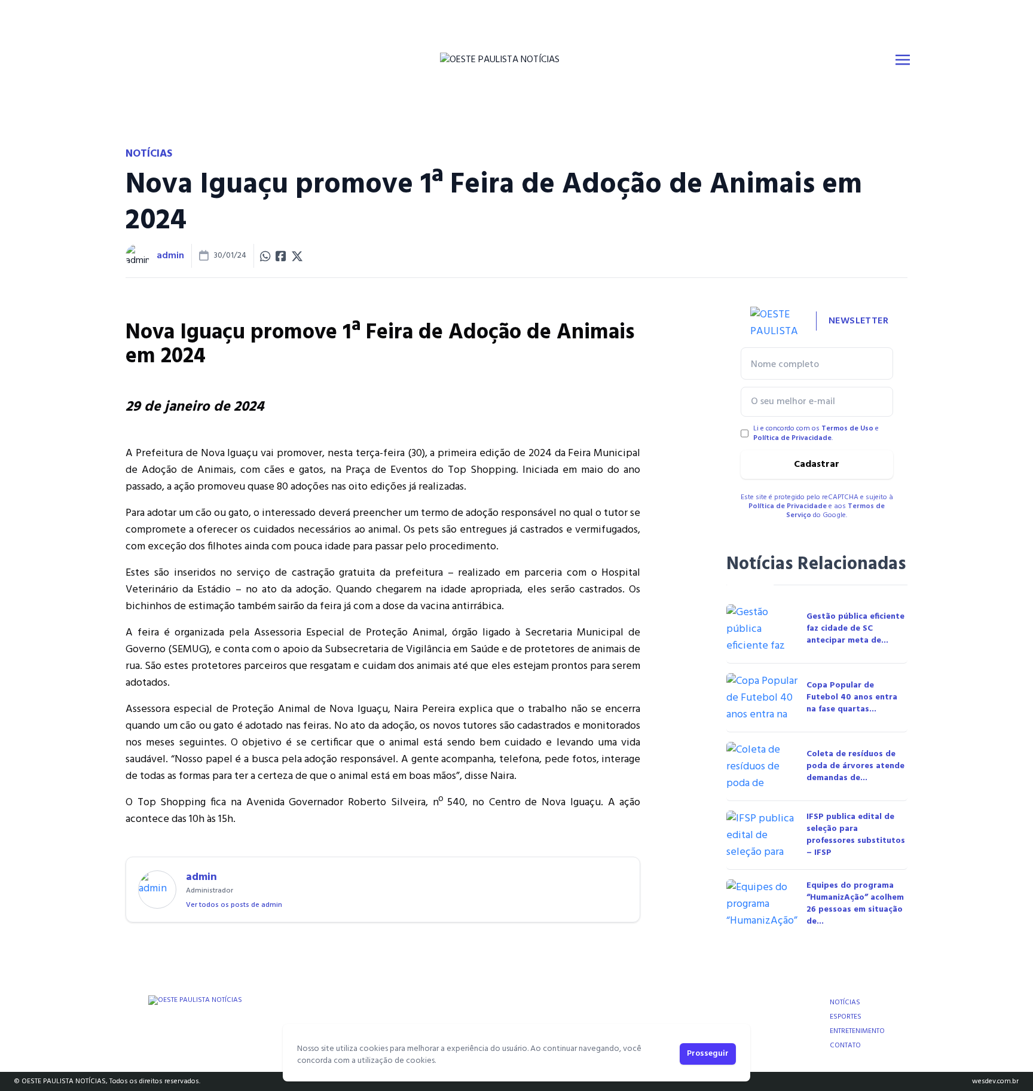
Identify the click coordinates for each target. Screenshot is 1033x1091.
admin (170, 256)
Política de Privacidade (792, 438)
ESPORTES (845, 1017)
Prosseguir (708, 1054)
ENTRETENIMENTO (857, 1031)
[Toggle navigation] (903, 60)
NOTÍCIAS (845, 1003)
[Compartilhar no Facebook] (281, 256)
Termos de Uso (847, 429)
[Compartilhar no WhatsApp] (265, 256)
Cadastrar (816, 464)
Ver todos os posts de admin (234, 905)
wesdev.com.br (995, 1081)
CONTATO (845, 1046)
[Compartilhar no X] (297, 256)
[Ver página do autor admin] (137, 256)
